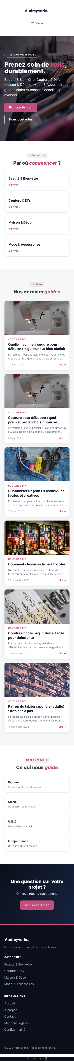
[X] (40, 1058)
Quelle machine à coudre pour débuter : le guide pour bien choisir (36, 346)
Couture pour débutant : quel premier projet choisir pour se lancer (32, 422)
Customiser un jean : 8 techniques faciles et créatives (36, 493)
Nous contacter (20, 119)
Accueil (9, 1003)
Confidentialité (14, 1029)
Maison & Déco (15, 977)
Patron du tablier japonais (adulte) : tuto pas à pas (36, 708)
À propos (10, 1010)
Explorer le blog (20, 107)
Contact (10, 1016)
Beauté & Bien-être (18, 964)
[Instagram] (34, 1058)
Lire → (62, 364)
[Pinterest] (46, 1058)
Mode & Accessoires (19, 984)
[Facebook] (28, 1058)
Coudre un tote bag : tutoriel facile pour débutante (36, 635)
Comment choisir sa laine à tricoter (37, 564)
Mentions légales (16, 1023)
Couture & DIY (14, 971)
